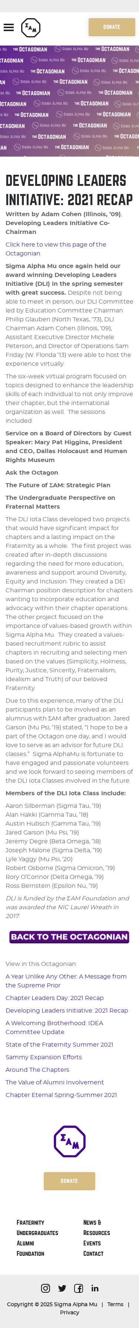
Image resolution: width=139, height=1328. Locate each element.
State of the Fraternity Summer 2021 (59, 1045)
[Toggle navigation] (9, 28)
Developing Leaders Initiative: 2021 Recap (67, 1011)
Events (92, 1243)
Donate (111, 27)
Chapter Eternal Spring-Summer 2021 (61, 1095)
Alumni (25, 1243)
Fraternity (30, 1223)
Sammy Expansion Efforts (44, 1057)
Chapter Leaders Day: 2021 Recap (55, 998)
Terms (115, 1304)
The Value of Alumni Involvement (55, 1083)
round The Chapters (39, 1070)
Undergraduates (37, 1233)
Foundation (30, 1254)
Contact (93, 1254)
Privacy (69, 1312)
